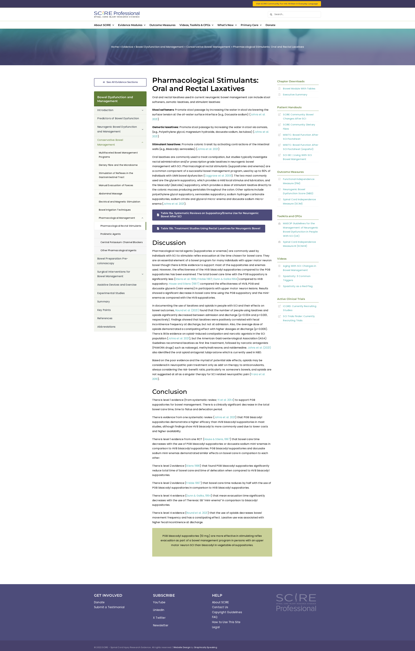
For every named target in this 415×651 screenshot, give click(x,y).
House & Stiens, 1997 (217, 439)
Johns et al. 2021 (207, 149)
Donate (99, 602)
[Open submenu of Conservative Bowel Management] (144, 142)
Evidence (127, 47)
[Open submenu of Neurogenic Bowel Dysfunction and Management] (144, 129)
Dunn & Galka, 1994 (198, 495)
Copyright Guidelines (227, 612)
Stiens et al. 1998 (185, 279)
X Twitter (159, 618)
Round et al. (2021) (187, 310)
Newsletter (160, 625)
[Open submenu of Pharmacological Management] (144, 218)
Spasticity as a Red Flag (298, 286)
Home (115, 47)
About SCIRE (220, 602)
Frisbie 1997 (204, 279)
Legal (216, 627)
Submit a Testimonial (109, 607)
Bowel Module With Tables (299, 88)
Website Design (181, 647)
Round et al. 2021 (197, 513)
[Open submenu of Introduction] (144, 110)
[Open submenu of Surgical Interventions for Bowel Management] (144, 274)
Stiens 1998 (193, 466)
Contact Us (220, 607)
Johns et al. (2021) (259, 348)
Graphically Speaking (205, 647)
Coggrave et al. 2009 (218, 176)
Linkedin (158, 610)
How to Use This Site (226, 622)
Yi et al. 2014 (225, 400)
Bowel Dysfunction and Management (160, 47)
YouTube (159, 602)
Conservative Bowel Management (208, 47)
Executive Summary (295, 94)
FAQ (215, 617)
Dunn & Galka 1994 (225, 279)
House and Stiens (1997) (184, 284)
